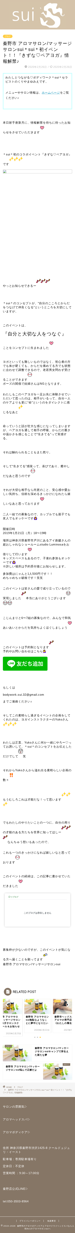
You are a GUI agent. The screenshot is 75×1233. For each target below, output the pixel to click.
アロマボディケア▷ (17, 1132)
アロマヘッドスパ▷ (17, 1119)
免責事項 (51, 1221)
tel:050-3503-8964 (16, 1201)
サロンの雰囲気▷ (15, 1106)
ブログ (8, 36)
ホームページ (51, 92)
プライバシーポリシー (30, 1221)
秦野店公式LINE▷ (15, 1188)
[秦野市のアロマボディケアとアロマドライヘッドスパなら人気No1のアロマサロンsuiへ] (37, 26)
